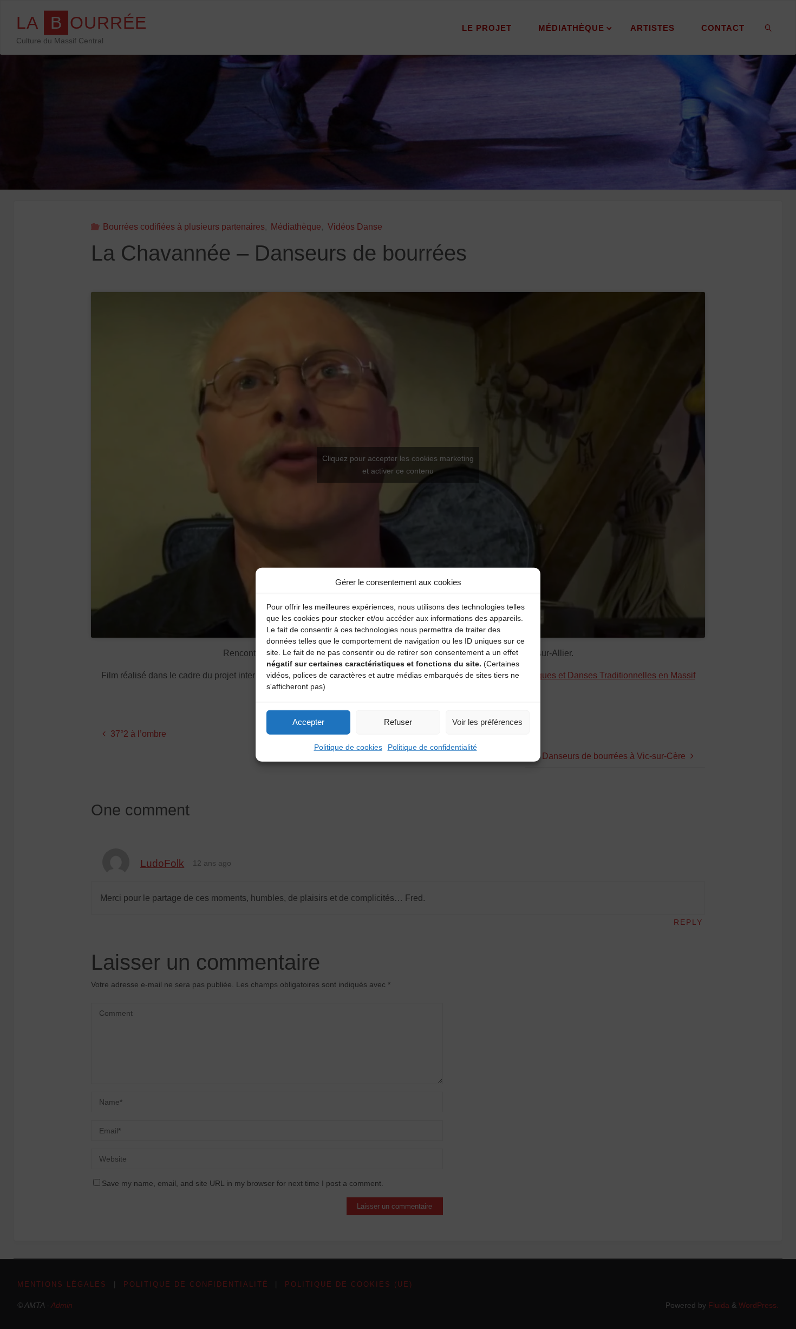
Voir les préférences (487, 722)
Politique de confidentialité (432, 746)
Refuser (398, 722)
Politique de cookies (348, 746)
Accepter (308, 722)
